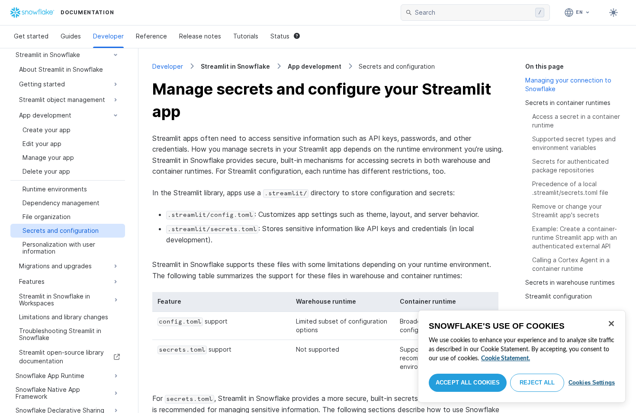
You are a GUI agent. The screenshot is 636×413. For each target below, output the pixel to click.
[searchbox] (473, 12)
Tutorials (245, 36)
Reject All (537, 382)
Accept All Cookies (468, 382)
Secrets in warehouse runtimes (570, 282)
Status (279, 36)
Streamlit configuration (558, 296)
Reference (151, 36)
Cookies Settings (592, 382)
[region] (522, 356)
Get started (31, 36)
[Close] (611, 323)
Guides (71, 36)
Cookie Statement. (505, 359)
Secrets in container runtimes (567, 102)
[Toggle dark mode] (613, 12)
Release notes (200, 36)
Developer (108, 36)
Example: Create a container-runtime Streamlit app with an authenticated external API (574, 237)
